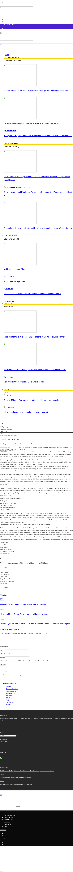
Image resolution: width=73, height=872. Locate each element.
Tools (7, 389)
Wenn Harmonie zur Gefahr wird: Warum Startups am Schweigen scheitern (36, 91)
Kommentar (4, 646)
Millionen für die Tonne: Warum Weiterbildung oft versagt (24, 614)
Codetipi (18, 806)
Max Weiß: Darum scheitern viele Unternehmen (24, 382)
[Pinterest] (4, 840)
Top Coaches (10, 702)
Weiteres (2, 433)
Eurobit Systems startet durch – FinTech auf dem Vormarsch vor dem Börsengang (35, 624)
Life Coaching (10, 698)
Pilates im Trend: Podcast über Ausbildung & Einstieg (23, 604)
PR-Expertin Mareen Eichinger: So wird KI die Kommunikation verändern (35, 369)
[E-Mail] (3, 592)
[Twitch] (4, 842)
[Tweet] (1, 592)
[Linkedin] (4, 844)
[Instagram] (4, 838)
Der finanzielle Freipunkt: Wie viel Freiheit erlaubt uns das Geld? (31, 123)
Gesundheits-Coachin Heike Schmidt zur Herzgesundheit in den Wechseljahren (38, 228)
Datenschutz (3, 741)
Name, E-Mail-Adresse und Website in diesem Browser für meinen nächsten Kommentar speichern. (31, 661)
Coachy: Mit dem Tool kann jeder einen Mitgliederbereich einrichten (32, 400)
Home (6, 568)
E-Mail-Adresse (5, 654)
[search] (20, 675)
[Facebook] (4, 833)
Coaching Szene (11, 235)
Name (2, 650)
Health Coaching (11, 143)
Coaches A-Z (9, 301)
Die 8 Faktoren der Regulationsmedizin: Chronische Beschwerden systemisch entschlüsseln (27, 771)
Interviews (9, 303)
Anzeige (8, 686)
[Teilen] (0, 592)
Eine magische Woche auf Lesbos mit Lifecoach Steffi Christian (25, 563)
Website (2, 657)
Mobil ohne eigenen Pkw (14, 269)
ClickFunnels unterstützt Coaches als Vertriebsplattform (27, 412)
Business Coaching (12, 57)
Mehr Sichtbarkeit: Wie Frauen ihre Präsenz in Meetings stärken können (34, 337)
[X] (4, 835)
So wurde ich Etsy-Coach (14, 281)
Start (7, 55)
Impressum (3, 739)
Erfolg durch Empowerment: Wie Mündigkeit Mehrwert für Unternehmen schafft (38, 135)
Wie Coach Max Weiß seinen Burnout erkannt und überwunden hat (32, 293)
